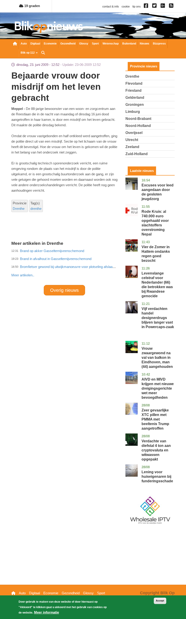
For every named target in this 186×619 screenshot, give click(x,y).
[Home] (49, 27)
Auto (24, 43)
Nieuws (144, 43)
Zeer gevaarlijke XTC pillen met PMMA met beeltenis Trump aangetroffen (155, 419)
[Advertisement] (93, 265)
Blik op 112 (28, 52)
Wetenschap (111, 43)
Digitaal (35, 43)
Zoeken (43, 53)
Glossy (83, 43)
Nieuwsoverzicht (15, 44)
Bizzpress (159, 43)
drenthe (36, 208)
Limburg (132, 112)
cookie (126, 6)
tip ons (136, 6)
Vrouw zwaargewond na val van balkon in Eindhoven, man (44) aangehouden (157, 358)
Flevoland (133, 83)
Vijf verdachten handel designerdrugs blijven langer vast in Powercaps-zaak (158, 318)
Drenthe (18, 208)
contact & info (110, 6)
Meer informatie (46, 612)
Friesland (133, 90)
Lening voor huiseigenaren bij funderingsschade (157, 476)
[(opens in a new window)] (146, 6)
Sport (95, 43)
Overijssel (133, 133)
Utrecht (131, 140)
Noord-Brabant (138, 119)
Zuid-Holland (136, 154)
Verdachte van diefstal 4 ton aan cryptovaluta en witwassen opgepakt (156, 450)
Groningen (134, 104)
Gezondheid (68, 43)
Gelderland (134, 97)
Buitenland (129, 43)
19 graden (31, 6)
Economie (50, 43)
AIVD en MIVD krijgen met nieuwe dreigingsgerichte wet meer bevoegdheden (158, 388)
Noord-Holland (138, 126)
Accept (160, 600)
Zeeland (132, 147)
